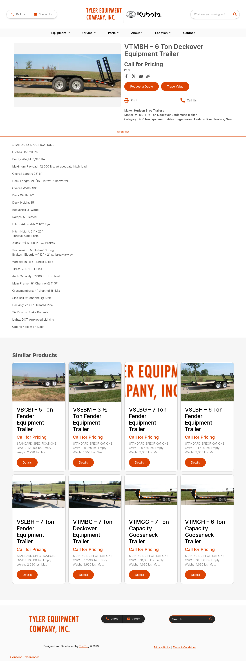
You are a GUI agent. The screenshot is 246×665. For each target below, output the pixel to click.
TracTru (83, 646)
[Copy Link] (148, 76)
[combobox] (215, 14)
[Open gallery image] (67, 75)
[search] (235, 14)
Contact (189, 33)
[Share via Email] (141, 76)
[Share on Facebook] (126, 76)
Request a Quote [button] (141, 86)
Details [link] (27, 462)
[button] (18, 14)
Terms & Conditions (184, 647)
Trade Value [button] (175, 86)
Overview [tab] (123, 131)
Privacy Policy (162, 647)
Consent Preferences (24, 657)
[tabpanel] (67, 75)
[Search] (211, 619)
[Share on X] (133, 76)
